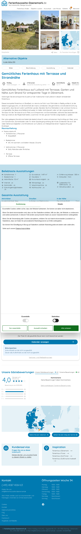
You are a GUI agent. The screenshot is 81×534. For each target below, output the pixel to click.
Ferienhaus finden (23, 9)
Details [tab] (60, 204)
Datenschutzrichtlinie (9, 510)
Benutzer (76, 9)
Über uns (5, 515)
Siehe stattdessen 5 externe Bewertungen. (56, 386)
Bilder (11, 68)
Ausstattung (51, 68)
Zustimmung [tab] (20, 204)
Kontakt (4, 507)
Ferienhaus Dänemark (60, 451)
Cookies (4, 504)
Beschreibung (30, 68)
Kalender (71, 68)
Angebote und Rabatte (9, 521)
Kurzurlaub (47, 9)
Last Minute (57, 9)
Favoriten (71, 7)
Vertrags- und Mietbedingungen (40, 357)
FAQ (3, 513)
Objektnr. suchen (36, 9)
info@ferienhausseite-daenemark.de (14, 491)
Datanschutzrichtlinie (23, 228)
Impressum (5, 518)
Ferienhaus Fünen (58, 453)
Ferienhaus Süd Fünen (60, 456)
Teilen (55, 52)
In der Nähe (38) (9, 62)
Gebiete (65, 9)
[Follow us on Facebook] (43, 504)
